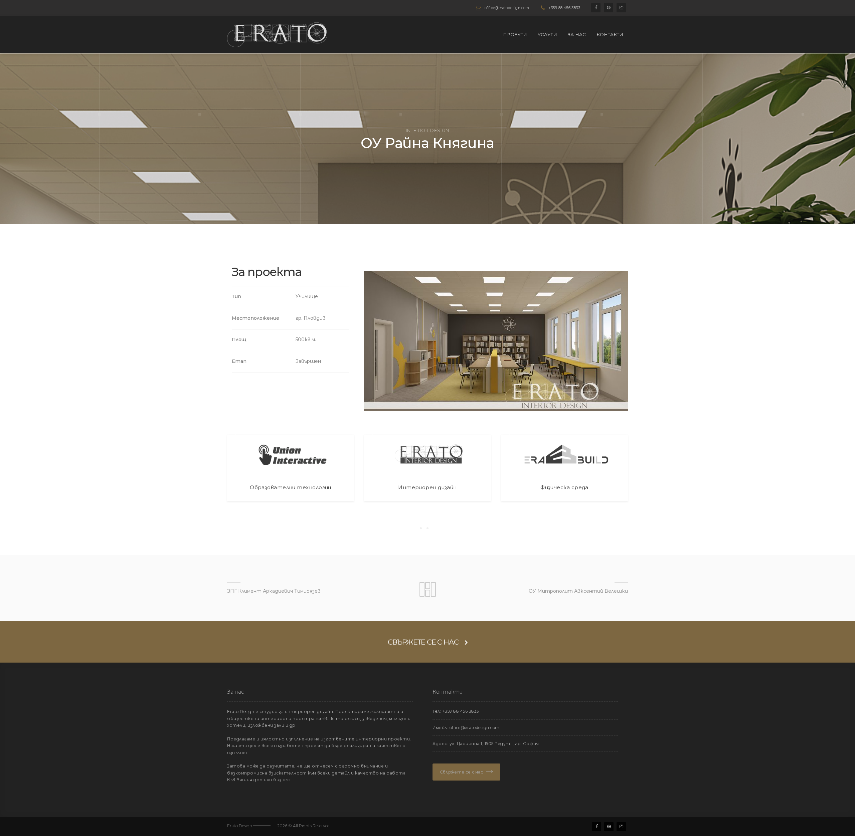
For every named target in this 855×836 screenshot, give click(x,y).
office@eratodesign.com (507, 8)
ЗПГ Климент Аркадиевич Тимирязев (274, 591)
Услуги (547, 34)
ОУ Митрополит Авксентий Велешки (578, 591)
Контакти (609, 34)
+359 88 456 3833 (564, 8)
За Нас (577, 34)
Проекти (515, 34)
